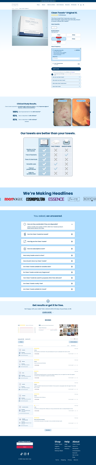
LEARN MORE (47, 312)
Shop (38, 4)
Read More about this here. (35, 228)
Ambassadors (76, 450)
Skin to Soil (75, 455)
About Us (75, 446)
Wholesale (73, 4)
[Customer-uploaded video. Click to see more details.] (69, 330)
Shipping (63, 460)
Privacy (70, 460)
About (43, 4)
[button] (58, 15)
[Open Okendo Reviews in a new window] (74, 338)
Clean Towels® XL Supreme (26, 387)
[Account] (81, 4)
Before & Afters (51, 4)
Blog (73, 457)
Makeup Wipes (59, 450)
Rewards (67, 4)
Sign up (24, 447)
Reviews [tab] (21, 339)
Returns (76, 460)
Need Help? (67, 446)
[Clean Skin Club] (15, 5)
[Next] (47, 28)
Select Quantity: (55, 24)
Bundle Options (55, 31)
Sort (68, 345)
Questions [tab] (27, 339)
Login (65, 444)
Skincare (57, 448)
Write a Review (74, 342)
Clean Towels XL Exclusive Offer (26, 353)
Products (16, 8)
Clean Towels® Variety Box (25, 364)
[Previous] (13, 28)
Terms (57, 460)
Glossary (66, 448)
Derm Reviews (60, 4)
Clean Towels (58, 444)
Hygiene (57, 446)
